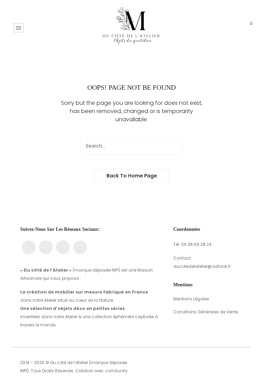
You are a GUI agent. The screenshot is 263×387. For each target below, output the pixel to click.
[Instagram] (46, 247)
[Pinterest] (80, 247)
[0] (246, 27)
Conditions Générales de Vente (205, 312)
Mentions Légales (191, 299)
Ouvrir (18, 28)
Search (174, 146)
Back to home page (132, 175)
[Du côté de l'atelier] (131, 27)
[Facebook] (29, 247)
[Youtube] (63, 247)
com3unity (116, 371)
